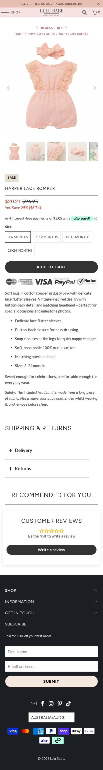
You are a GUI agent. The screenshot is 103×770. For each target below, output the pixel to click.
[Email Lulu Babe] (34, 704)
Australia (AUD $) (48, 717)
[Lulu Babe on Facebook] (42, 704)
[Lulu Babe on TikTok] (68, 704)
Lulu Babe (57, 759)
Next (60, 27)
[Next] (94, 88)
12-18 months (77, 237)
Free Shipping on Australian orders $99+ (51, 3)
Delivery (23, 450)
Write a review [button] (51, 549)
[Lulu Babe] (51, 12)
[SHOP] (2, 12)
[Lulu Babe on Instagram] (51, 704)
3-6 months (18, 237)
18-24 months (20, 250)
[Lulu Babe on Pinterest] (60, 704)
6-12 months (47, 237)
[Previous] (9, 88)
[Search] (84, 12)
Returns (23, 468)
